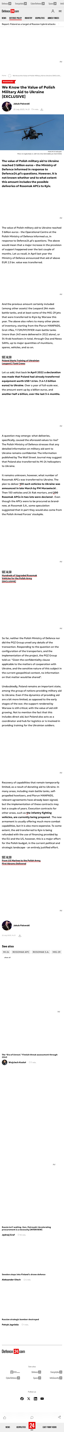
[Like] (4, 1417)
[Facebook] (22, 1399)
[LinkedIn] (35, 1399)
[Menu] (60, 11)
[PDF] (19, 935)
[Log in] (53, 11)
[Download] (41, 109)
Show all (7, 957)
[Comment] (32, 1417)
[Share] (59, 1417)
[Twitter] (29, 1399)
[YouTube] (42, 1399)
